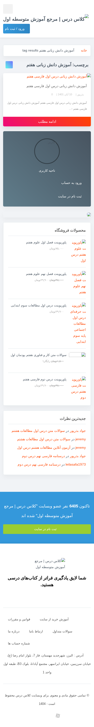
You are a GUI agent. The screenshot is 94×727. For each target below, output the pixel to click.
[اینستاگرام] (79, 716)
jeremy (80, 439)
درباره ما (14, 631)
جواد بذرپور (78, 431)
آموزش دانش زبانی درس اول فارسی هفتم (57, 86)
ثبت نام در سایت (70, 196)
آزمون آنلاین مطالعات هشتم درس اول (43, 447)
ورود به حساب (71, 183)
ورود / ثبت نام (15, 29)
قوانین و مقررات (19, 619)
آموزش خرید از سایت (54, 619)
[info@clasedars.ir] (14, 716)
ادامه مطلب (47, 121)
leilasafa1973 (76, 464)
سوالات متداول (62, 631)
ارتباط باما (36, 631)
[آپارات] (58, 716)
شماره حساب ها (19, 643)
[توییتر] (36, 716)
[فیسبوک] (25, 716)
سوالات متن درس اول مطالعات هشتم (38, 431)
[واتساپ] (47, 716)
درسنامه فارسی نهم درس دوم (43, 456)
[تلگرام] (69, 716)
